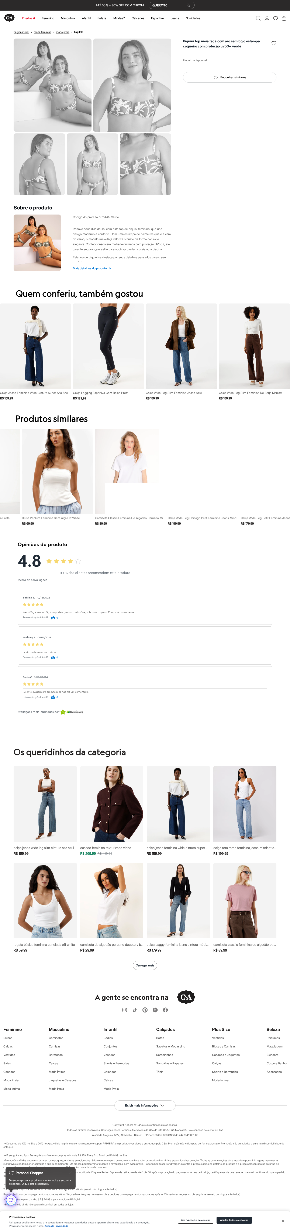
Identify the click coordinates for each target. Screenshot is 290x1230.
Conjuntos (110, 1046)
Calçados (138, 18)
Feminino (48, 18)
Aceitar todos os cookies (234, 1220)
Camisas (55, 1046)
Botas (160, 1038)
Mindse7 (119, 18)
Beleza (102, 18)
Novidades (193, 18)
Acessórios (274, 1071)
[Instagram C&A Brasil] (124, 1010)
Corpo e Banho (277, 1063)
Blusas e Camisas (224, 1046)
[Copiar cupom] (188, 5)
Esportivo (157, 18)
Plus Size (221, 1029)
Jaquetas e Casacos (62, 1080)
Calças (8, 1046)
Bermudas (56, 1055)
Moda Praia (11, 1080)
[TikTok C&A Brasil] (134, 1010)
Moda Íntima (11, 1088)
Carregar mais (145, 965)
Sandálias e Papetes (170, 1063)
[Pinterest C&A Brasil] (145, 1010)
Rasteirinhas (164, 1055)
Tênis (159, 1071)
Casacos (9, 1071)
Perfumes (273, 1038)
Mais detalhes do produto (92, 268)
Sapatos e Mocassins (170, 1046)
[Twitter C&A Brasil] (155, 1010)
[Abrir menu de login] (267, 18)
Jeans (175, 18)
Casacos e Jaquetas (226, 1055)
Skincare (273, 1055)
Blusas (7, 1038)
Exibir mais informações (141, 1105)
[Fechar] (283, 1220)
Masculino (68, 18)
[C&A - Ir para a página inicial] (9, 18)
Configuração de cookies (195, 1220)
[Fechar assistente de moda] (70, 1173)
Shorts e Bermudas (116, 1063)
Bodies (108, 1038)
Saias (7, 1063)
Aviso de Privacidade (56, 1226)
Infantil (86, 18)
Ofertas (27, 18)
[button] (258, 18)
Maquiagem (275, 1046)
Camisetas (56, 1038)
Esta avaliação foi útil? (35, 617)
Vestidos (9, 1055)
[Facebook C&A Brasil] (165, 1010)
